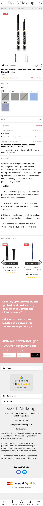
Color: (4, 87)
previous (2, 262)
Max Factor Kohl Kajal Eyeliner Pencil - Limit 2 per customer (32, 269)
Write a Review (36, 78)
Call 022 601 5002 (21, 420)
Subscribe (35, 355)
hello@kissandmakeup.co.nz (21, 424)
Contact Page (21, 429)
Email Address (22, 351)
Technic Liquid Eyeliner (10, 267)
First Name (7, 351)
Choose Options (10, 263)
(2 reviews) (14, 78)
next (40, 262)
